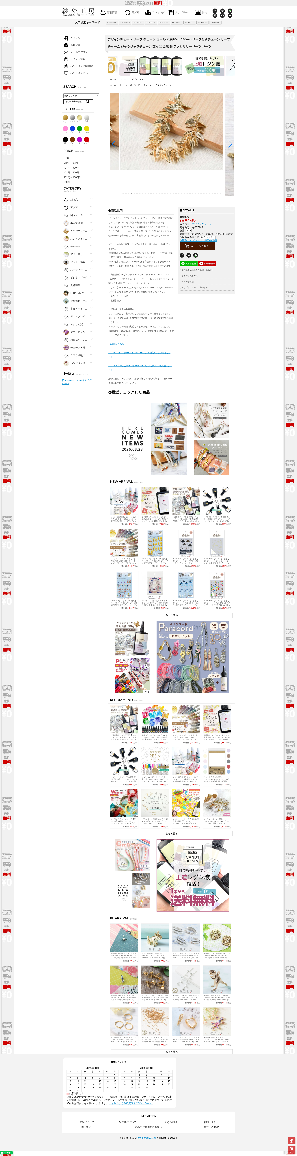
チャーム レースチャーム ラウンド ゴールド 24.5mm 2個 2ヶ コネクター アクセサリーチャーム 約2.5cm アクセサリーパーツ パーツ (217, 957)
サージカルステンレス (112, 22)
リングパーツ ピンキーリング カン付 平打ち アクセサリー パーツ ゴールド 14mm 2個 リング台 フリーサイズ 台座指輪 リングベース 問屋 (124, 1041)
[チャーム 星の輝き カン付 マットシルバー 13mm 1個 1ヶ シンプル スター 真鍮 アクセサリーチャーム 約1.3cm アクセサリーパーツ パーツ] (124, 938)
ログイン (75, 38)
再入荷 (135, 12)
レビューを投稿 (187, 281)
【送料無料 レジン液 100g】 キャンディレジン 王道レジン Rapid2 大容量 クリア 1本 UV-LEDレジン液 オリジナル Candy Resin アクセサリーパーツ (185, 521)
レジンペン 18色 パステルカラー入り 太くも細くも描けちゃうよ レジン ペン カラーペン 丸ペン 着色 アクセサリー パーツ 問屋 (155, 780)
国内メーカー (77, 215)
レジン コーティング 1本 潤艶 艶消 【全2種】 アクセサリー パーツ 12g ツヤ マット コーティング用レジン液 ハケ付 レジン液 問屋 (217, 520)
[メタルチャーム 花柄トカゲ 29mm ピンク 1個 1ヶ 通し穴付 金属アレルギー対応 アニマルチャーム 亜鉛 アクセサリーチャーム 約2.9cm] (217, 1022)
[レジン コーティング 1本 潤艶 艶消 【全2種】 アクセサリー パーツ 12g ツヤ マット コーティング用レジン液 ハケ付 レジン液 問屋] (217, 501)
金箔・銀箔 (215, 22)
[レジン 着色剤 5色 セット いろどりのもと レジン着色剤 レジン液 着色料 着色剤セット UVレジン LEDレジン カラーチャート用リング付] (124, 501)
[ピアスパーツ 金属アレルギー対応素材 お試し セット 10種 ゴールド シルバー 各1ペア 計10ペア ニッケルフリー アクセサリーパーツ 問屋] (155, 803)
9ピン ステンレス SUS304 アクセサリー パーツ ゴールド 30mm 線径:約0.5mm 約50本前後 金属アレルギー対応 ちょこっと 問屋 (155, 1040)
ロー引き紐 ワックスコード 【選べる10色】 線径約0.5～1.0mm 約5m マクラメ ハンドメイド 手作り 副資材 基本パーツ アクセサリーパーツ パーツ (124, 823)
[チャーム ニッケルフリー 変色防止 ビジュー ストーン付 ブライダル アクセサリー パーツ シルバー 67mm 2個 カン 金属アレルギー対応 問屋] (186, 980)
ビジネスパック (79, 277)
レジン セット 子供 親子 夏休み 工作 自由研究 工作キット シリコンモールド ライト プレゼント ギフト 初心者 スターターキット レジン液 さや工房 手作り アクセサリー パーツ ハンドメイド (186, 824)
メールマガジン (79, 52)
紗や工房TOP (211, 1126)
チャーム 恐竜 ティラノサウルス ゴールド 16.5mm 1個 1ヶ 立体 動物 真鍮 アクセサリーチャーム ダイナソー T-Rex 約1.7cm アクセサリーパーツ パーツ (217, 1000)
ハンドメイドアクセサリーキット (79, 363)
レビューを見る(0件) (189, 276)
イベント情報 (77, 59)
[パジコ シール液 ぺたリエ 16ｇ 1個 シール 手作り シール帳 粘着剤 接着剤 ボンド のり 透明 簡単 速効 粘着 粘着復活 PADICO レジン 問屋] (155, 585)
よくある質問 (169, 1122)
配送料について (127, 1122)
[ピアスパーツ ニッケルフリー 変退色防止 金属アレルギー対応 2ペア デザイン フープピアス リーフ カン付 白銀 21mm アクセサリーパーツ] (186, 938)
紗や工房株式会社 (146, 1137)
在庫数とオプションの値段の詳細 (198, 240)
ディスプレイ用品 (79, 316)
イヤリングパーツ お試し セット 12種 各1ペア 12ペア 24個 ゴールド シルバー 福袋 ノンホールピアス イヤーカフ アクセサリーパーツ (217, 822)
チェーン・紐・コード (130, 85)
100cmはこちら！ (117, 344)
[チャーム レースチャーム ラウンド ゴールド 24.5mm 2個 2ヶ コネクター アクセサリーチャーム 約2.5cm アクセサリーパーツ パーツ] (217, 938)
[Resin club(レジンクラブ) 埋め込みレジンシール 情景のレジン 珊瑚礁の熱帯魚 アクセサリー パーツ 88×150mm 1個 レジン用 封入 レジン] (124, 585)
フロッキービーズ (177, 22)
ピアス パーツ (125, 22)
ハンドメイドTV (79, 73)
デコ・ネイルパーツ (79, 332)
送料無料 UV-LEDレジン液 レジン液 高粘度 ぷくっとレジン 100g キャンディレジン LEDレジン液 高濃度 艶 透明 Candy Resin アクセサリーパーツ (155, 521)
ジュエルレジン (151, 22)
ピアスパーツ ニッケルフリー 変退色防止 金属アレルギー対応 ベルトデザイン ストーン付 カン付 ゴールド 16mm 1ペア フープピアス (186, 1040)
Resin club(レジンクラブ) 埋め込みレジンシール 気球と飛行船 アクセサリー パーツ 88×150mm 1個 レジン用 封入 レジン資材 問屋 (217, 604)
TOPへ (292, 1142)
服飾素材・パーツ (79, 300)
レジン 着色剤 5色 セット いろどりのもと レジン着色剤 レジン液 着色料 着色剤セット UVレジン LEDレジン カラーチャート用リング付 (124, 521)
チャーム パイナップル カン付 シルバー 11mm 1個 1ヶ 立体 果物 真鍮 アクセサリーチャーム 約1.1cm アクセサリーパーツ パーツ (124, 999)
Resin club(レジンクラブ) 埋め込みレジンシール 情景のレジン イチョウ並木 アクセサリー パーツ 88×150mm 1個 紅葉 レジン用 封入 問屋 (155, 563)
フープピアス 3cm (190, 22)
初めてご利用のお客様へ (148, 1126)
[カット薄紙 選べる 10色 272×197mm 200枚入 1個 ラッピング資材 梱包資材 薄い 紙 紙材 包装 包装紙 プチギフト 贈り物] (217, 761)
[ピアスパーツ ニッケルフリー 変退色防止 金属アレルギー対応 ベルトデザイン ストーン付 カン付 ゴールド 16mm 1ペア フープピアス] (186, 1022)
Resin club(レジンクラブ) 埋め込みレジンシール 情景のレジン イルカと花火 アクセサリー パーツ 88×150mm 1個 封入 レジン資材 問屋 (186, 605)
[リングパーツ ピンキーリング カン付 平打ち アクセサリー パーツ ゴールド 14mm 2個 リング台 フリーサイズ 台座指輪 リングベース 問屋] (124, 1022)
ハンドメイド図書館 (81, 66)
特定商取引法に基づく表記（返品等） (197, 270)
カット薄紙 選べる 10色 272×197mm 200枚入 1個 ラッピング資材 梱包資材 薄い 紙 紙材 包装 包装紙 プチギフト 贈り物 (217, 780)
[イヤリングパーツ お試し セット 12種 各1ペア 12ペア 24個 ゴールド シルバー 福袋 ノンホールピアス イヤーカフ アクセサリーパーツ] (217, 803)
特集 (204, 12)
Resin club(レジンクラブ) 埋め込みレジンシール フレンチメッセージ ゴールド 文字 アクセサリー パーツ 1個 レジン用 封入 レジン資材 (217, 563)
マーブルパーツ (202, 22)
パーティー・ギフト (79, 269)
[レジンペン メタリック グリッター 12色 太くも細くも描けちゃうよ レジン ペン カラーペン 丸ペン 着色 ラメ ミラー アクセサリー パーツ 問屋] (124, 543)
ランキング (158, 12)
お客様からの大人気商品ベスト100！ (79, 339)
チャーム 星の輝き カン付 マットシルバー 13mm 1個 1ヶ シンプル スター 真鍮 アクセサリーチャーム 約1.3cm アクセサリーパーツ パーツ (124, 958)
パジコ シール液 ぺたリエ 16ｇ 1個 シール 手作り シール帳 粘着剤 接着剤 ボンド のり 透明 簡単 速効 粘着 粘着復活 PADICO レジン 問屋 (155, 605)
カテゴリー (181, 12)
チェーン (124, 79)
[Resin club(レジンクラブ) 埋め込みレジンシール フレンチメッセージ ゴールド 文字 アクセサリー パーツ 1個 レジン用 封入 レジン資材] (217, 543)
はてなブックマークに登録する (194, 287)
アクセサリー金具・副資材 (79, 230)
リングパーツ (138, 22)
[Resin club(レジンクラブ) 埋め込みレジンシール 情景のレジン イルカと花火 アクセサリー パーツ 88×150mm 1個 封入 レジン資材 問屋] (186, 585)
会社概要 (86, 1126)
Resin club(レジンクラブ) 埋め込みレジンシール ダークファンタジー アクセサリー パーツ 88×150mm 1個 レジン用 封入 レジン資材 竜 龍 (186, 563)
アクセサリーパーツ (79, 254)
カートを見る (291, 1152)
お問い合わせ (211, 1122)
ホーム (113, 79)
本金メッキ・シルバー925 (79, 308)
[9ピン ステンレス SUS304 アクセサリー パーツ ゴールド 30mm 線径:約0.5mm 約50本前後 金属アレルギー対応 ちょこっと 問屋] (155, 1022)
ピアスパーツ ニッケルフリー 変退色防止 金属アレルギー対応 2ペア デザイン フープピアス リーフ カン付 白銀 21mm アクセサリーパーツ (186, 958)
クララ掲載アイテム (79, 355)
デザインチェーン (139, 79)
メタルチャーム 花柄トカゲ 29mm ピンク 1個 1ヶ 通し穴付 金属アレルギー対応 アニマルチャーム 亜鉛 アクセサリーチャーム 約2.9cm (217, 1041)
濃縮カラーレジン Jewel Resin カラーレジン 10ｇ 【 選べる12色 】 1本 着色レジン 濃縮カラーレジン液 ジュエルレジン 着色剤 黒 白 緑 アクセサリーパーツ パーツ (155, 739)
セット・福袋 (77, 261)
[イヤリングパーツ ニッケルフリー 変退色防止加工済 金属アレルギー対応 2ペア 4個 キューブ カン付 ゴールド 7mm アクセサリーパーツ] (155, 980)
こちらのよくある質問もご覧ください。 (131, 1103)
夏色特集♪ (76, 285)
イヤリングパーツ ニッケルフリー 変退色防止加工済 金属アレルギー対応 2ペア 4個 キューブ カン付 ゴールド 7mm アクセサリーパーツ (155, 999)
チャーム (75, 246)
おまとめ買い (77, 324)
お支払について (86, 1122)
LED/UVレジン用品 (79, 293)
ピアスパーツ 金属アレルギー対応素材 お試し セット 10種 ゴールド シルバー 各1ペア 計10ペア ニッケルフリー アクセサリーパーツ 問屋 (155, 822)
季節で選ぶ (76, 223)
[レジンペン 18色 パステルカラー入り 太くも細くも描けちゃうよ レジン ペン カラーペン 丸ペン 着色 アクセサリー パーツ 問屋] (155, 761)
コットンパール (164, 22)
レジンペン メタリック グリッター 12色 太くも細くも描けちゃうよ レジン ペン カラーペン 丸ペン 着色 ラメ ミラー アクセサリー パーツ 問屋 (124, 563)
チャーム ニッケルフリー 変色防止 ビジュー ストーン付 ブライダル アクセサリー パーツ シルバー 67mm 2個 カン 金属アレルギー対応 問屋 (186, 1000)
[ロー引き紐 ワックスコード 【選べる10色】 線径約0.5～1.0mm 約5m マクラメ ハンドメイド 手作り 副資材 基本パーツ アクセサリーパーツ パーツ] (124, 803)
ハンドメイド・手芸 (79, 238)
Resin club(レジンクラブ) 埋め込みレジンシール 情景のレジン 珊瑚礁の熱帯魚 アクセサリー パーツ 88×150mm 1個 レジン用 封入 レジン (124, 605)
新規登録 (75, 45)
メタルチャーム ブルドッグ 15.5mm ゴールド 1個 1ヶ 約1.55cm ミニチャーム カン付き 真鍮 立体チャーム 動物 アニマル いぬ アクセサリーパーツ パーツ (155, 958)
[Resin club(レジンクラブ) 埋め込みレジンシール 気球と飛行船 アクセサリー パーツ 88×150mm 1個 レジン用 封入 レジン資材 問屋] (217, 585)
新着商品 (112, 12)
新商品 (74, 199)
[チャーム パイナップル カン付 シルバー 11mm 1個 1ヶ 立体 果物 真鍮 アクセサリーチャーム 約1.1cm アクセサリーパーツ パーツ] (124, 980)
